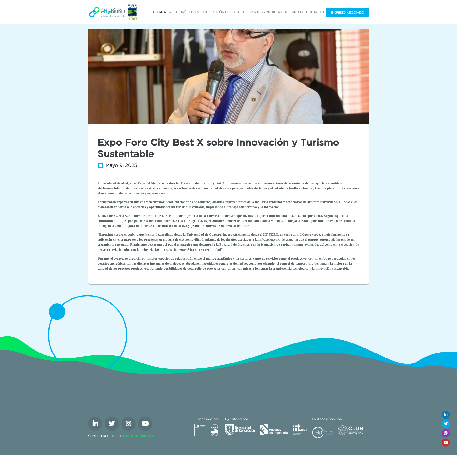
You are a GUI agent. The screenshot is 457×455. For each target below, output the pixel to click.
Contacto (315, 12)
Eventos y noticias (264, 12)
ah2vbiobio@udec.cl (138, 436)
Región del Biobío (228, 12)
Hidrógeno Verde (192, 12)
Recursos (294, 12)
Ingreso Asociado (347, 12)
